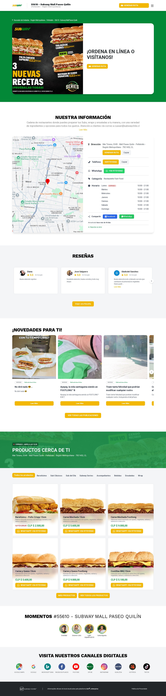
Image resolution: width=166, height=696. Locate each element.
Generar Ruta (112, 152)
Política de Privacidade (139, 689)
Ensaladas (129, 475)
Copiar (126, 152)
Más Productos (66, 595)
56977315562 (111, 162)
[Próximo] (151, 281)
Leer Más (83, 130)
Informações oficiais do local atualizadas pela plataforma (73, 689)
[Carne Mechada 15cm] (83, 510)
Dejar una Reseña (83, 304)
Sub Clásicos (56, 475)
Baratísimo (42, 475)
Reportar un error (96, 227)
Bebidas (118, 475)
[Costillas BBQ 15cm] (131, 564)
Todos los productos (23, 475)
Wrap (140, 475)
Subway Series (86, 475)
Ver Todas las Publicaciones (83, 415)
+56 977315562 (116, 171)
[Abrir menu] (152, 5)
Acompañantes (104, 475)
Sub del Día (71, 475)
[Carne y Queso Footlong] (83, 564)
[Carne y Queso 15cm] (35, 564)
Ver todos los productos (94, 595)
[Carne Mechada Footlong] (131, 510)
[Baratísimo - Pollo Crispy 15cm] (35, 510)
